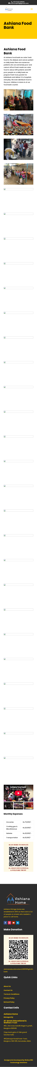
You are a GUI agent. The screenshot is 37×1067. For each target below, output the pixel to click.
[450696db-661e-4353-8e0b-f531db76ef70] (18, 610)
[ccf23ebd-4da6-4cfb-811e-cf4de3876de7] (18, 684)
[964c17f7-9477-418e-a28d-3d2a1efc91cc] (18, 437)
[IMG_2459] (18, 486)
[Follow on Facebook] (5, 922)
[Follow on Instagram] (9, 922)
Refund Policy (9, 1002)
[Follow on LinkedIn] (17, 922)
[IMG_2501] (18, 511)
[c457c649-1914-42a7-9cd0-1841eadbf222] (18, 659)
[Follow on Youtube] (13, 922)
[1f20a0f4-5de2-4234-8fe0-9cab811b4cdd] (18, 135)
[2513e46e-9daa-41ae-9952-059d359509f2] (18, 239)
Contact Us (8, 990)
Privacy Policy (9, 998)
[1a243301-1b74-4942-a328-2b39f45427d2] (18, 110)
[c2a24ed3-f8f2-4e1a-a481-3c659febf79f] (18, 288)
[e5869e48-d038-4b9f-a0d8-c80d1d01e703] (18, 313)
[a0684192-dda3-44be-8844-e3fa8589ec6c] (18, 635)
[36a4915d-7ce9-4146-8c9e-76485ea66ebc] (18, 412)
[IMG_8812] (18, 387)
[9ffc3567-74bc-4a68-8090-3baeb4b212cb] (18, 585)
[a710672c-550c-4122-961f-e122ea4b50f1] (18, 264)
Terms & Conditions (11, 994)
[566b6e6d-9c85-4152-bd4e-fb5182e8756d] (18, 214)
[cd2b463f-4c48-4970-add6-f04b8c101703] (18, 709)
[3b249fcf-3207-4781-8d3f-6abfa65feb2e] (18, 159)
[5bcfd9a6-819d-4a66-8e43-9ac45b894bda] (18, 184)
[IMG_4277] (18, 363)
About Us (7, 986)
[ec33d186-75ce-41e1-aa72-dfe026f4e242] (18, 758)
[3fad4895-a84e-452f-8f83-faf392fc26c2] (18, 561)
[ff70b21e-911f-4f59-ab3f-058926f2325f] (18, 338)
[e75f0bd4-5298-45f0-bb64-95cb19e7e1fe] (18, 734)
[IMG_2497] (18, 190)
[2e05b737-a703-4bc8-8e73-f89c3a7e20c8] (18, 536)
